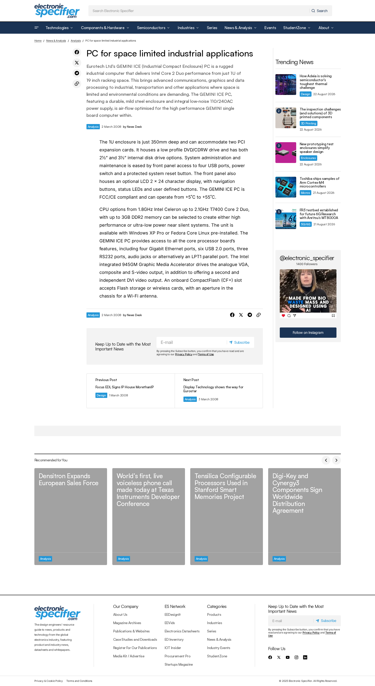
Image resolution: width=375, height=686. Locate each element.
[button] (36, 28)
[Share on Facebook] (77, 52)
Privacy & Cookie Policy (48, 680)
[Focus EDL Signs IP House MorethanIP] (131, 391)
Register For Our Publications (135, 648)
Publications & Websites (131, 631)
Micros (305, 192)
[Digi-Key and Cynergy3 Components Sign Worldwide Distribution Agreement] (304, 516)
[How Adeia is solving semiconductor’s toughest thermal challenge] (285, 84)
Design (101, 395)
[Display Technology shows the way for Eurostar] (219, 391)
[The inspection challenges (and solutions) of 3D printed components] (285, 117)
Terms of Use (206, 354)
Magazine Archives (127, 623)
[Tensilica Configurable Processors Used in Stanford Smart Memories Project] (226, 516)
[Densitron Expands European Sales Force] (70, 516)
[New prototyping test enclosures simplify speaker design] (285, 152)
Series (211, 631)
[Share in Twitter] (77, 63)
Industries (214, 623)
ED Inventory (174, 639)
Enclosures (308, 158)
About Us (120, 614)
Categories (216, 606)
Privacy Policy (183, 354)
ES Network (175, 606)
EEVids (170, 623)
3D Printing (308, 123)
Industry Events (218, 648)
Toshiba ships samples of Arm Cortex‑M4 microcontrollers (320, 182)
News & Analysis (56, 40)
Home (38, 40)
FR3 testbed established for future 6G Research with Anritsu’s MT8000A (319, 214)
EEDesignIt (173, 614)
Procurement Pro (177, 656)
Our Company (125, 606)
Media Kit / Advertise (128, 656)
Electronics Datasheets (182, 631)
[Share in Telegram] (77, 73)
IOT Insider (173, 648)
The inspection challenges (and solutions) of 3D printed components (320, 113)
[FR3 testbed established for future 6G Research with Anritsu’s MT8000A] (285, 218)
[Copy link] (77, 84)
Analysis (76, 40)
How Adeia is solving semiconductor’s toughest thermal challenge (316, 81)
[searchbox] (199, 10)
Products (214, 614)
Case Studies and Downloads (135, 639)
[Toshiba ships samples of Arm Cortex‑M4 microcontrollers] (285, 187)
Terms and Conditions (79, 680)
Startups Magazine (179, 664)
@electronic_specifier (307, 258)
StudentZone (217, 656)
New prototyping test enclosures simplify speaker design (317, 148)
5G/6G (306, 224)
